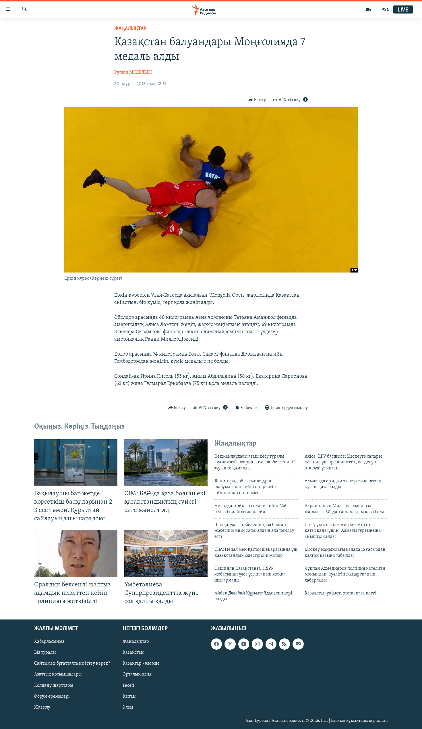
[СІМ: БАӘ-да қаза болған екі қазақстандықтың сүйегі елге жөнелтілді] (166, 462)
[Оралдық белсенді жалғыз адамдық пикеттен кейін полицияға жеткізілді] (75, 553)
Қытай (129, 696)
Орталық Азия (137, 674)
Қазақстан (133, 652)
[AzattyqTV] (368, 9)
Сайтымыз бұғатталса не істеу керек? (72, 663)
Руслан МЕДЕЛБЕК (133, 72)
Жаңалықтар (136, 641)
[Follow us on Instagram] (257, 643)
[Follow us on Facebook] (216, 643)
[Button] (257, 100)
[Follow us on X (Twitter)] (229, 643)
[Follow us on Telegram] (271, 643)
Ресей (128, 685)
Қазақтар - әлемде (141, 663)
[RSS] (284, 643)
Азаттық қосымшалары (58, 674)
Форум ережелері (52, 696)
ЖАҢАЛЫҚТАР (130, 28)
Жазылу (42, 707)
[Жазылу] (298, 643)
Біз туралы (45, 652)
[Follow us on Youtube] (243, 643)
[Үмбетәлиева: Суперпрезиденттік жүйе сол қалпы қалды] (166, 553)
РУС (385, 9)
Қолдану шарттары (53, 685)
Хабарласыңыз (49, 641)
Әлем (128, 707)
